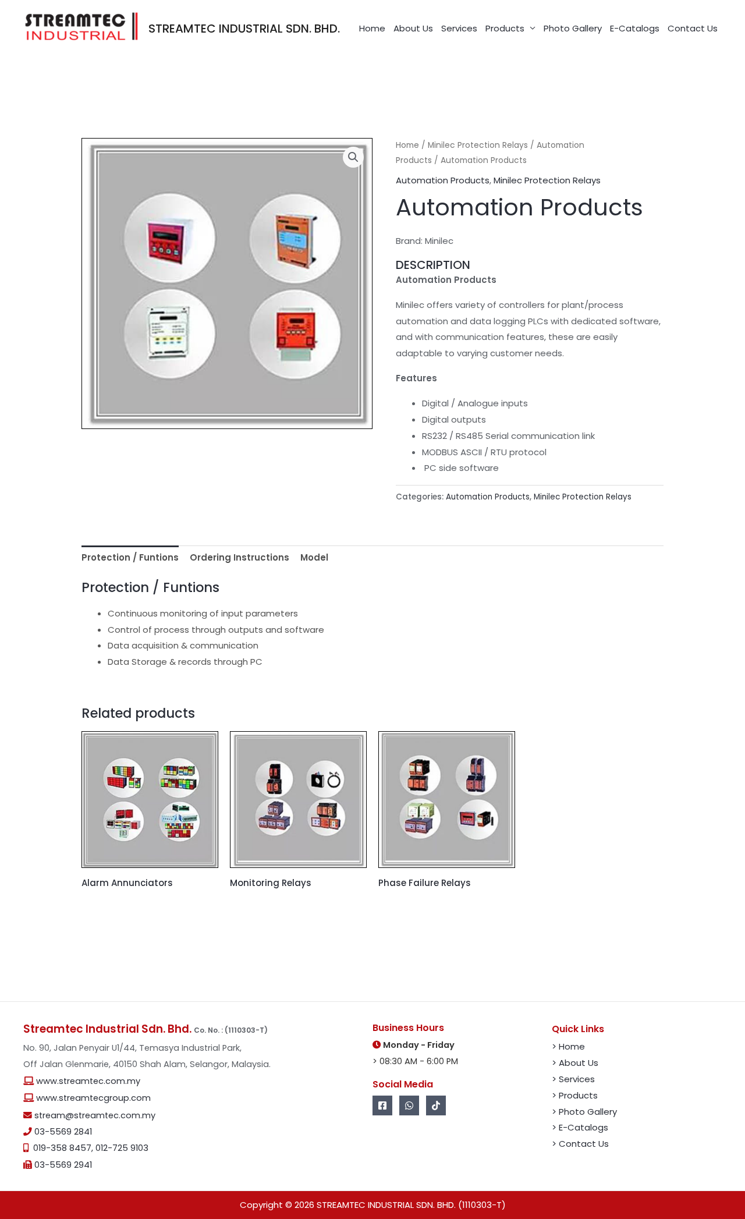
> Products (575, 1095)
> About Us (575, 1063)
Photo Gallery (573, 28)
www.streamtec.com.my (88, 1081)
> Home (568, 1046)
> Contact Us (580, 1144)
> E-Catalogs (580, 1127)
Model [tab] (314, 557)
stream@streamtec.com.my (94, 1115)
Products (504, 28)
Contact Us (693, 28)
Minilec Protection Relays (478, 145)
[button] (353, 157)
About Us (413, 28)
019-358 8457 (62, 1148)
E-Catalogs (634, 28)
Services (459, 28)
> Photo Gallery (584, 1111)
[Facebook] (382, 1105)
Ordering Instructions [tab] (239, 557)
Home (372, 28)
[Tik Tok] (436, 1105)
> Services (573, 1079)
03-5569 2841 (63, 1132)
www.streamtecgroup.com (93, 1098)
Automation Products (442, 180)
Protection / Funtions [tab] (130, 557)
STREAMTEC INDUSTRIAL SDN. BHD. (244, 28)
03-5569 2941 (63, 1165)
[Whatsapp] (409, 1105)
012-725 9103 (121, 1148)
